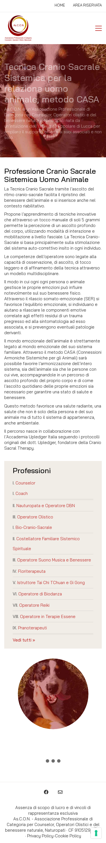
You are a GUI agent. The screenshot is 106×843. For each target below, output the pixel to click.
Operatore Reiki (34, 605)
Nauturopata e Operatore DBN (45, 505)
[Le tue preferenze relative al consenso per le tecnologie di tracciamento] (96, 833)
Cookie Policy (68, 835)
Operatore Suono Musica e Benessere (54, 560)
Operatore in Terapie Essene (47, 616)
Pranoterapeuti (32, 627)
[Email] (60, 792)
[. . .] (53, 762)
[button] (98, 28)
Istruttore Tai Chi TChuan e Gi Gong (51, 582)
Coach (22, 493)
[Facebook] (46, 792)
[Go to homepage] (18, 28)
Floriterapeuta (32, 571)
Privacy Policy (40, 835)
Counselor (25, 483)
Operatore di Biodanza (40, 594)
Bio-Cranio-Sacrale (34, 527)
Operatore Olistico (35, 517)
